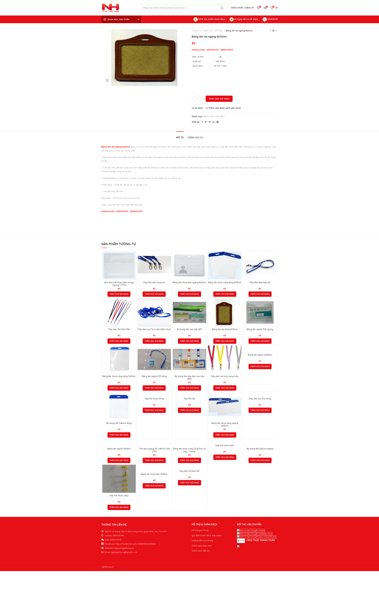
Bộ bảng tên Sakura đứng (119, 423)
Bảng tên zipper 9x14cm (119, 448)
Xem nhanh (133, 263)
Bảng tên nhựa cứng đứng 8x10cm (224, 282)
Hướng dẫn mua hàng (202, 540)
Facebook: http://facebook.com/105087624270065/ (130, 544)
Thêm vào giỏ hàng (219, 99)
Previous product (270, 30)
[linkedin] (213, 122)
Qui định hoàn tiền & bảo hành (206, 535)
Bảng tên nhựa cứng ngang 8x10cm (224, 424)
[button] (118, 294)
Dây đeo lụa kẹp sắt (189, 471)
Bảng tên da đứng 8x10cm (225, 329)
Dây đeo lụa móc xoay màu (225, 376)
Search (222, 7)
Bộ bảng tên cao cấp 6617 (189, 329)
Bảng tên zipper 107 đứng (154, 376)
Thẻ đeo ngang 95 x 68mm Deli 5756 (154, 450)
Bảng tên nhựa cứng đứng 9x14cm (118, 376)
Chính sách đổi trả (200, 550)
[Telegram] (217, 122)
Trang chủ (196, 30)
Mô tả (180, 137)
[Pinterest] (210, 122)
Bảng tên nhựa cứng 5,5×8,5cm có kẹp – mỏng (189, 450)
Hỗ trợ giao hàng (200, 530)
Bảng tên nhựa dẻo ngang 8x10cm (189, 282)
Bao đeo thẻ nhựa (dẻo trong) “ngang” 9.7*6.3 (119, 283)
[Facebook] (202, 122)
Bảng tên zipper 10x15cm (260, 355)
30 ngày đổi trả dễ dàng (246, 19)
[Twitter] (206, 122)
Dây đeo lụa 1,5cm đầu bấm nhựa (154, 329)
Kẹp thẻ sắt (189, 398)
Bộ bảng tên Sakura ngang (260, 448)
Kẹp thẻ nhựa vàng (119, 495)
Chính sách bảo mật (201, 545)
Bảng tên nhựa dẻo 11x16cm (154, 474)
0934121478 (272, 19)
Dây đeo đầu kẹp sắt (260, 282)
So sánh (199, 108)
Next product (276, 30)
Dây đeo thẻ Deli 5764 (119, 329)
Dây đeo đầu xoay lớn (154, 282)
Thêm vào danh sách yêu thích (225, 108)
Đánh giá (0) (195, 137)
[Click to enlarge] (107, 80)
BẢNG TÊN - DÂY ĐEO (213, 30)
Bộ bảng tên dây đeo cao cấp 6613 (189, 377)
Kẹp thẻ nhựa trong (154, 398)
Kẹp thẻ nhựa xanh (225, 445)
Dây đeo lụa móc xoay (260, 398)
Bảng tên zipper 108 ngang (260, 329)
